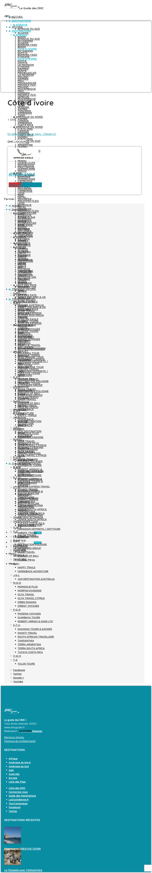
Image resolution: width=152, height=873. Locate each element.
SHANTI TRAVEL (27, 632)
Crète (21, 428)
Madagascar (27, 83)
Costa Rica (25, 125)
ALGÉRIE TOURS (28, 331)
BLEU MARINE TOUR (31, 367)
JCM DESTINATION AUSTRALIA (36, 578)
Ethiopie (24, 67)
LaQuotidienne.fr (19, 799)
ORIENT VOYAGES (28, 605)
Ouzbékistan (27, 223)
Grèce (21, 432)
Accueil (17, 16)
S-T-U (16, 477)
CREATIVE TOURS (29, 383)
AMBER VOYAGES (28, 498)
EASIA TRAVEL (26, 552)
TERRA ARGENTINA (29, 644)
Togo (21, 115)
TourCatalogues (18, 803)
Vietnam (23, 405)
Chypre (22, 425)
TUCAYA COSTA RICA (30, 652)
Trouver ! (38, 533)
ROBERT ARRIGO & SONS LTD (35, 621)
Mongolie (24, 215)
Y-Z (15, 659)
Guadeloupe (26, 163)
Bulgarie (22, 421)
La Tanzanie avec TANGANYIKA (23, 870)
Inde (21, 195)
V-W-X (17, 517)
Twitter (13, 811)
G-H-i (16, 401)
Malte (21, 440)
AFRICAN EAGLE (28, 319)
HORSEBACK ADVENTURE (33, 571)
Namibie (23, 79)
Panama (22, 317)
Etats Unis (25, 139)
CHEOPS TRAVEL (27, 532)
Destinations (21, 20)
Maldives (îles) (28, 201)
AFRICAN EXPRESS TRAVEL (34, 486)
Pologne (22, 444)
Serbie (21, 455)
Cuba (21, 332)
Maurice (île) (27, 95)
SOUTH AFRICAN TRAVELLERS (36, 636)
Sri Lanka (23, 398)
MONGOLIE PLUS (28, 443)
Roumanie (23, 448)
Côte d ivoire (27, 59)
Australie (20, 409)
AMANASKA (25, 494)
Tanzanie (24, 111)
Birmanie (23, 355)
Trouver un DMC (21, 463)
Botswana (25, 50)
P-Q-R (17, 457)
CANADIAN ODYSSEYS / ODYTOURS (39, 528)
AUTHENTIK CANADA (31, 359)
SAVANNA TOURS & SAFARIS (35, 629)
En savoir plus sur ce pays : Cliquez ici (32, 134)
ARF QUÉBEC (25, 505)
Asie (18, 351)
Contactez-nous (18, 791)
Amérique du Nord (29, 117)
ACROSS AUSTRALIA (31, 315)
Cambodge (25, 181)
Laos (21, 203)
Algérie (23, 32)
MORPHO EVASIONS (30, 447)
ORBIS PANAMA (27, 602)
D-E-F (16, 377)
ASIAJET (23, 351)
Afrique (21, 34)
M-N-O (17, 429)
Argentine (23, 328)
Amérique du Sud (25, 324)
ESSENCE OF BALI (28, 555)
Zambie (23, 119)
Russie (21, 394)
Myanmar (23, 386)
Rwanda (22, 278)
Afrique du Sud (29, 28)
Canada (23, 131)
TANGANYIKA (26, 640)
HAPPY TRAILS (27, 415)
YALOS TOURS (26, 663)
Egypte (23, 63)
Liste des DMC (17, 788)
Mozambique (27, 89)
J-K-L (16, 417)
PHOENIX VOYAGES (29, 613)
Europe (19, 413)
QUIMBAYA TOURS (30, 465)
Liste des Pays (24, 459)
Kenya (22, 71)
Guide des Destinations (22, 795)
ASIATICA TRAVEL (29, 355)
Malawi (23, 87)
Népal (22, 207)
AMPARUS (24, 502)
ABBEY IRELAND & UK (32, 297)
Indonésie (25, 199)
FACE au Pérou (28, 407)
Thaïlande (23, 401)
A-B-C (16, 467)
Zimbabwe (25, 123)
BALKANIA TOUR (28, 363)
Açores (22, 417)
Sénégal (22, 282)
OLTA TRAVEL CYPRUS (32, 455)
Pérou (22, 171)
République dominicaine (32, 348)
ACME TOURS (26, 475)
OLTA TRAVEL (26, 594)
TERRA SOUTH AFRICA (31, 648)
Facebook (15, 807)
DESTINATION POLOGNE (33, 391)
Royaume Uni (25, 451)
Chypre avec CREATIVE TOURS (22, 848)
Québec (23, 147)
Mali (21, 91)
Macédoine (24, 436)
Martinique (26, 167)
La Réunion (26, 75)
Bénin (22, 46)
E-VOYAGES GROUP (30, 385)
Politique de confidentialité (20, 741)
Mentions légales (14, 737)
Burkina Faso (27, 44)
